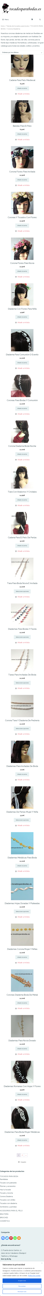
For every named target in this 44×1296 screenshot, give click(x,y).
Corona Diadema (6, 1196)
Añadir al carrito (22, 88)
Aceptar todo (22, 1280)
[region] (22, 1278)
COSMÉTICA (5, 1221)
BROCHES (4, 1218)
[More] (19, 1238)
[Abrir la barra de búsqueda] (40, 20)
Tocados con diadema (8, 1203)
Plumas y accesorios (8, 1186)
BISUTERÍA (4, 1214)
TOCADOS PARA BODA (9, 1176)
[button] (22, 93)
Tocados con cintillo (7, 1200)
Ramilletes (4, 1179)
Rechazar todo (22, 1291)
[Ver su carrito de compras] (32, 20)
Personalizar (22, 1286)
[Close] (42, 1263)
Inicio (3, 26)
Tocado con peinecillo (8, 1183)
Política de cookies (34, 1275)
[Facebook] (3, 1238)
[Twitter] (7, 1238)
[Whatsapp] (15, 1238)
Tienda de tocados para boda (17, 26)
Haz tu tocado (5, 1190)
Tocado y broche (6, 1193)
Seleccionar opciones (22, 591)
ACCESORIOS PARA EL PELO (11, 1211)
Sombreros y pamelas (8, 1207)
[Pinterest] (11, 1238)
